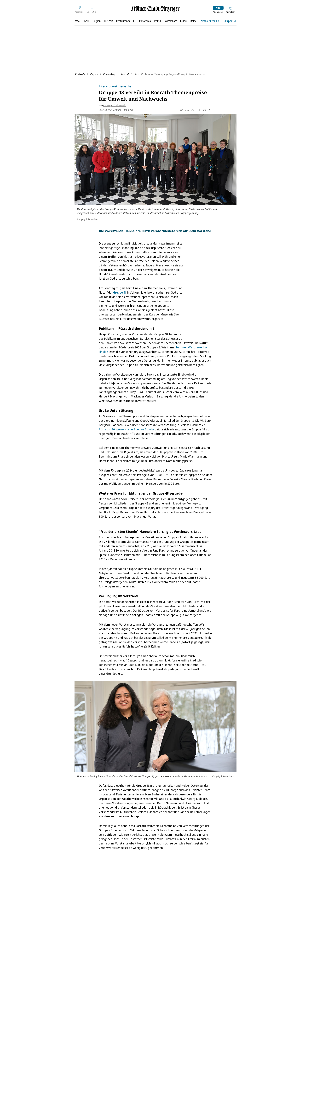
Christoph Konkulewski (114, 105)
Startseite (80, 74)
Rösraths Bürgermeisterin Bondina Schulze (127, 429)
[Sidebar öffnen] (78, 21)
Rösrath (125, 74)
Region (94, 74)
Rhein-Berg (109, 74)
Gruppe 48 (120, 292)
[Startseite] (155, 9)
